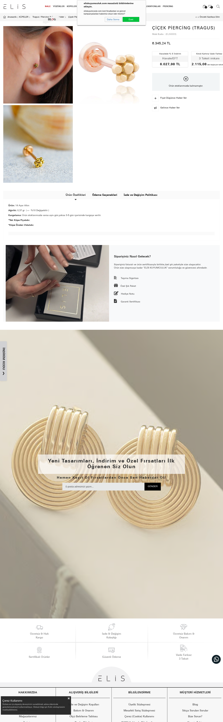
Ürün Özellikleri (76, 195)
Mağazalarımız (28, 716)
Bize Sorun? (195, 716)
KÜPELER (72, 6)
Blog (195, 704)
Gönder (153, 486)
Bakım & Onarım (83, 710)
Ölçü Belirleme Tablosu (84, 716)
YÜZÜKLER (58, 6)
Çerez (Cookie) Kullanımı (139, 716)
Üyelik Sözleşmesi (139, 704)
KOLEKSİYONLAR (151, 6)
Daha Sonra (113, 19)
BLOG (50, 19)
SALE (48, 6)
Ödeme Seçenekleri (104, 195)
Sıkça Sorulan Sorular (195, 710)
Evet (131, 19)
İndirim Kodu (3, 361)
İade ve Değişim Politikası (140, 195)
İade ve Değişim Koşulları (83, 704)
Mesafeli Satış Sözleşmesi (139, 710)
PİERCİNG (168, 6)
